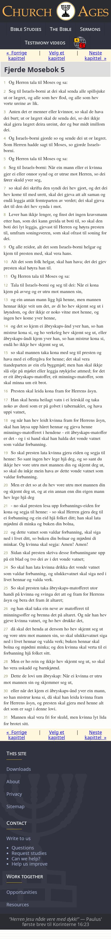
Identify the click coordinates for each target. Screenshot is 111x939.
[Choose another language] (79, 42)
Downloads (18, 769)
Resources (17, 904)
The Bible (61, 28)
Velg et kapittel (56, 55)
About (13, 781)
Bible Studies (25, 28)
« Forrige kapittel (16, 55)
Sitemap (15, 806)
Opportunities (21, 892)
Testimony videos (45, 42)
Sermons (90, 28)
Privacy (14, 794)
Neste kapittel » (95, 55)
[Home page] (55, 11)
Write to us (26, 851)
